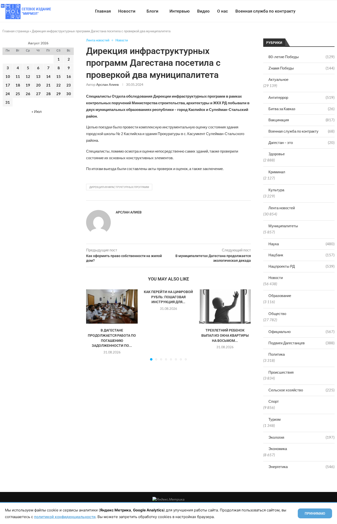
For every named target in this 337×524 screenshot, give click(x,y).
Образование (279, 295)
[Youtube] (311, 11)
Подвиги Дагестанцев (301, 343)
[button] (93, 325)
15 (58, 76)
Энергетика (301, 466)
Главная (103, 11)
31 (7, 102)
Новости (126, 11)
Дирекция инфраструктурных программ (119, 187)
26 (28, 93)
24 (7, 93)
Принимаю (315, 513)
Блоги (152, 11)
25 (18, 93)
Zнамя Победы (301, 68)
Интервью (179, 11)
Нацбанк (301, 255)
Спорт (273, 401)
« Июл (37, 111)
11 (18, 76)
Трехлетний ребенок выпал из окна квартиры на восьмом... (225, 335)
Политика (276, 354)
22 (58, 85)
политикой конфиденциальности (64, 516)
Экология (301, 437)
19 (28, 85)
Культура (276, 190)
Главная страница (15, 31)
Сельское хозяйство (301, 390)
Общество (277, 313)
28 (48, 93)
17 (7, 85)
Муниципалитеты (283, 226)
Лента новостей (281, 208)
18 (18, 85)
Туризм (274, 419)
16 (68, 76)
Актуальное (278, 79)
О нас (222, 11)
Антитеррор (301, 97)
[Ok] (327, 11)
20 (38, 85)
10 (7, 76)
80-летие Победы (301, 56)
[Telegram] (321, 11)
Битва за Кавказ (301, 108)
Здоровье (276, 154)
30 (68, 93)
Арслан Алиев (107, 84)
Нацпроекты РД (301, 266)
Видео (203, 11)
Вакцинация (301, 120)
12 (28, 76)
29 (58, 93)
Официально (301, 331)
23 (68, 85)
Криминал (276, 172)
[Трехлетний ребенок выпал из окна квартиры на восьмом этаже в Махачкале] (225, 306)
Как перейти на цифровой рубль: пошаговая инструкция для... (168, 297)
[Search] (334, 11)
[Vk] (316, 11)
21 (48, 85)
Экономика (277, 448)
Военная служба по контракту (265, 11)
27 (38, 93)
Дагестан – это (301, 142)
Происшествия (281, 372)
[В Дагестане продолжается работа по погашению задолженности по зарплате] (112, 306)
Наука (301, 244)
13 (38, 76)
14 (48, 76)
